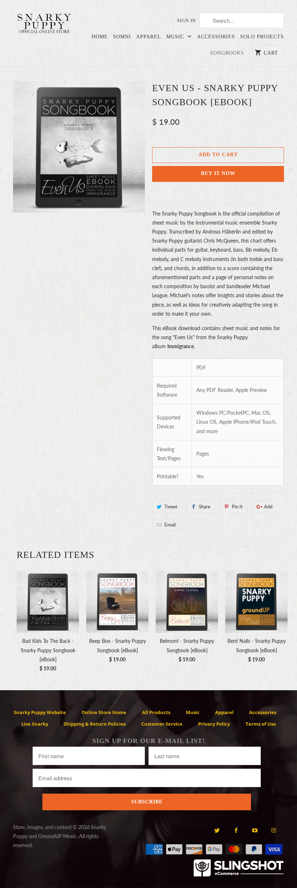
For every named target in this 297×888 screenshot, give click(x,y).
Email (170, 525)
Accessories (216, 36)
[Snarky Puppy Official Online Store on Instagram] (273, 830)
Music (176, 36)
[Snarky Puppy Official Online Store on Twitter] (216, 830)
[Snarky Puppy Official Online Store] (44, 25)
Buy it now (218, 173)
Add (268, 506)
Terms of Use (261, 724)
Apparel (148, 36)
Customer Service (162, 724)
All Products (156, 712)
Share (204, 506)
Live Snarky (34, 724)
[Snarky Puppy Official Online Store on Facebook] (236, 830)
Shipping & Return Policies (95, 724)
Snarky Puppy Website (40, 712)
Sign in (186, 20)
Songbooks (227, 53)
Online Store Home (103, 712)
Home (100, 36)
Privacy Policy (214, 724)
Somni (122, 36)
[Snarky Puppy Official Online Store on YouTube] (254, 830)
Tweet (170, 506)
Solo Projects (262, 36)
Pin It (237, 506)
